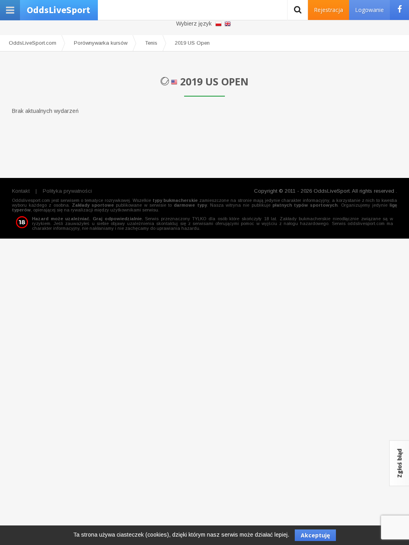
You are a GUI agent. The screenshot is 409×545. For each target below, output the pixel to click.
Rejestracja (328, 10)
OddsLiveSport (58, 10)
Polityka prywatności (67, 191)
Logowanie (369, 10)
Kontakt (21, 191)
